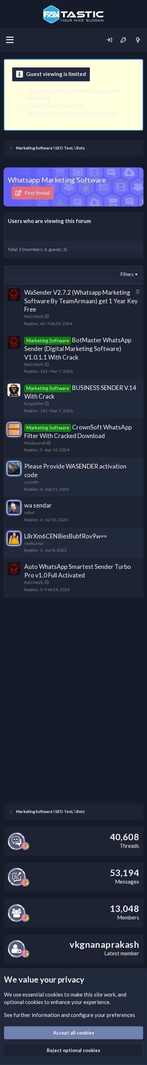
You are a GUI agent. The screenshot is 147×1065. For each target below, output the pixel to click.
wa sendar (38, 505)
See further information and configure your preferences (69, 1015)
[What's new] (138, 40)
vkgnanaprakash (104, 944)
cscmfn (31, 482)
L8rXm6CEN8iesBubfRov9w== (65, 536)
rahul (29, 512)
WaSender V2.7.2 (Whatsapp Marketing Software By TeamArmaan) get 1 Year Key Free (81, 301)
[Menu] (9, 40)
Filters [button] (127, 274)
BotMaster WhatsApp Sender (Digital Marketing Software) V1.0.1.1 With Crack (77, 348)
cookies (54, 994)
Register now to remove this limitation (71, 113)
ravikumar (34, 543)
